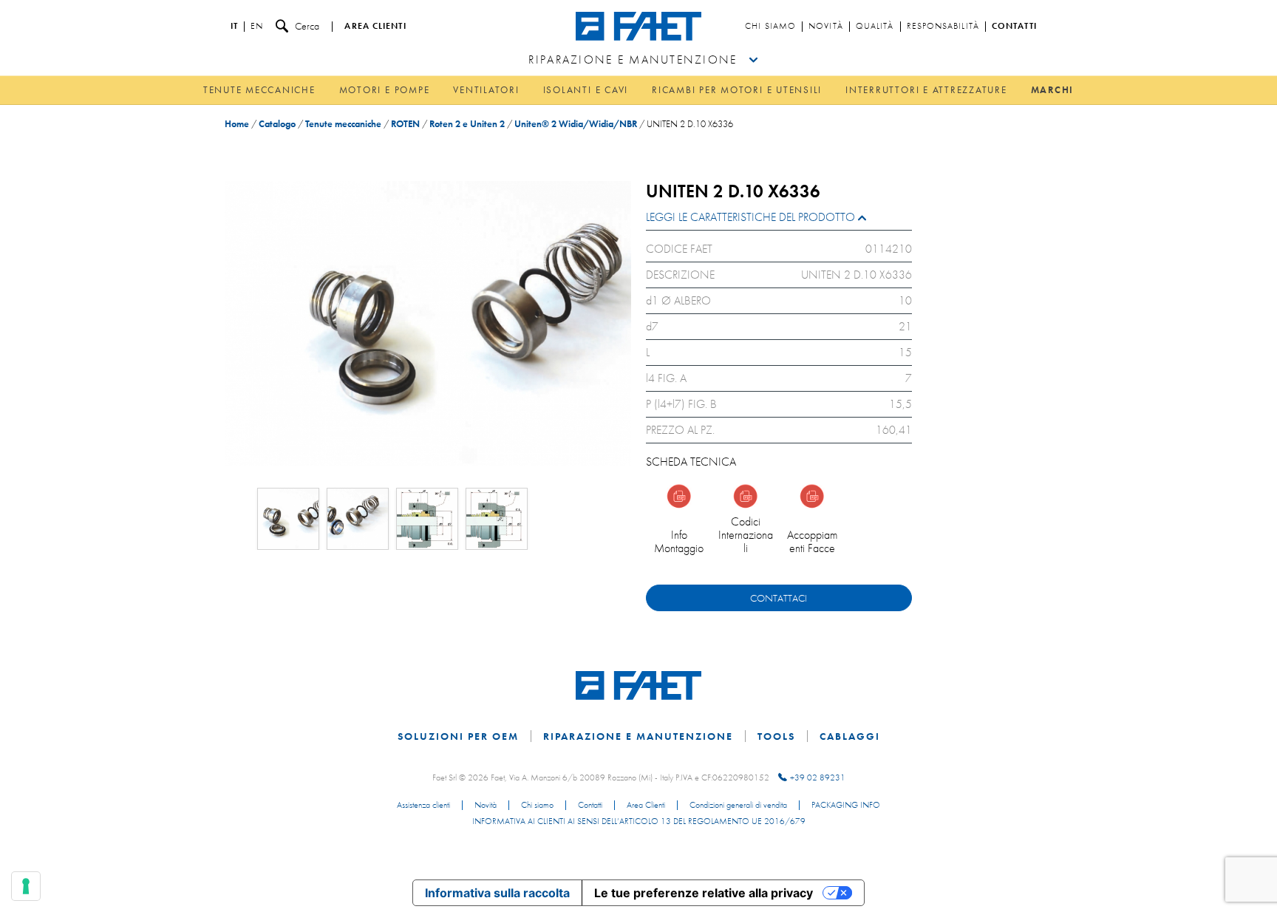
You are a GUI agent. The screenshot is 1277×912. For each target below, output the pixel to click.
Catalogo (277, 124)
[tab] (779, 221)
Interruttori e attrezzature (926, 90)
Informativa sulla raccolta (497, 892)
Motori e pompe (384, 90)
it (234, 26)
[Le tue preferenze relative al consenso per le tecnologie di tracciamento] (26, 886)
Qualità (875, 26)
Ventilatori (486, 90)
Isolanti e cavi (585, 90)
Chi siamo (770, 26)
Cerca (307, 26)
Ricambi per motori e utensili (737, 90)
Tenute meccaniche (259, 90)
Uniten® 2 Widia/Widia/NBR (575, 124)
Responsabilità (943, 26)
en (257, 26)
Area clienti (375, 26)
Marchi (1053, 90)
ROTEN (405, 124)
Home (237, 124)
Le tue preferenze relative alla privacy (703, 892)
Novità (825, 26)
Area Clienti (646, 805)
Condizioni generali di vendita (738, 805)
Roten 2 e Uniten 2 (467, 124)
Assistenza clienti (423, 805)
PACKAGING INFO (845, 805)
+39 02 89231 (817, 777)
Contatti (1014, 26)
